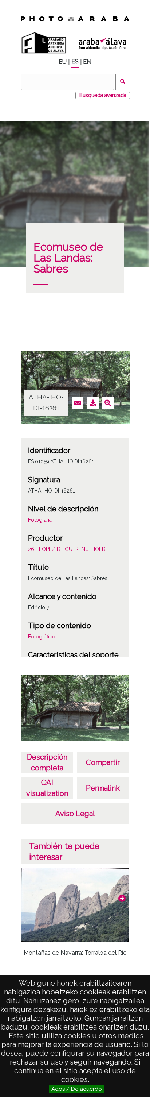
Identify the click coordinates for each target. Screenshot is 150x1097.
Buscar (122, 82)
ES (75, 61)
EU (63, 61)
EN (87, 61)
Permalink (103, 788)
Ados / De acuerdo (76, 1089)
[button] (122, 898)
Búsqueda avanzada (102, 95)
